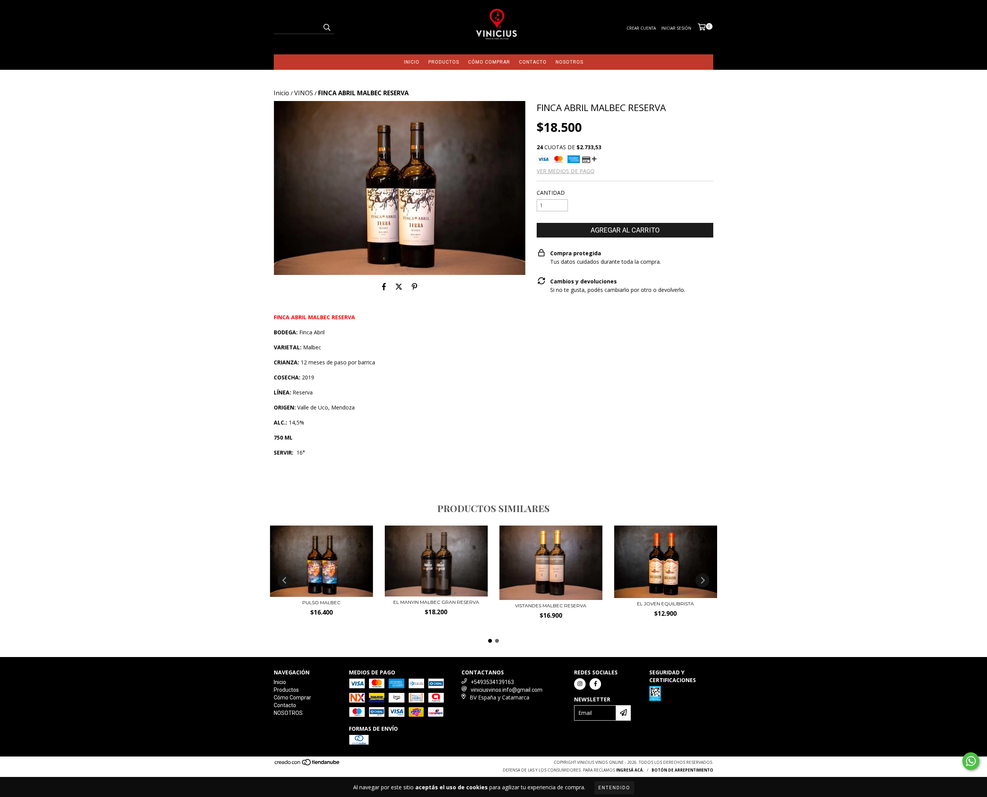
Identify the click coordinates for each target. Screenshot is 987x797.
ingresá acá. (630, 770)
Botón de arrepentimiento (682, 770)
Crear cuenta (641, 28)
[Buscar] (326, 27)
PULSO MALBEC (321, 602)
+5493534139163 (492, 682)
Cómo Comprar (489, 62)
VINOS (303, 93)
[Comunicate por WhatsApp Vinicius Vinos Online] (970, 761)
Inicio (411, 62)
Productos (443, 62)
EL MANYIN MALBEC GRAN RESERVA (436, 602)
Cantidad (551, 192)
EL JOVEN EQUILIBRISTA (665, 604)
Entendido (614, 787)
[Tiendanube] (307, 764)
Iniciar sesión (676, 28)
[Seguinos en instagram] (580, 684)
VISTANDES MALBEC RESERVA (550, 605)
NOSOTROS (569, 62)
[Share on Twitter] (399, 286)
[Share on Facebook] (384, 286)
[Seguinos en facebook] (595, 684)
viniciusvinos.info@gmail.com (506, 690)
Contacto (533, 62)
